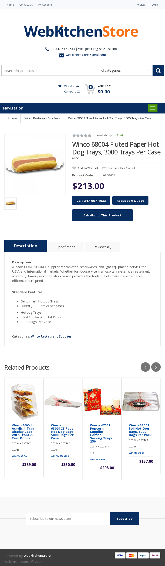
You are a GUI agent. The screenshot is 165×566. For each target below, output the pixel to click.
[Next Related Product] (156, 367)
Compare (72, 91)
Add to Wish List (87, 168)
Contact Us (26, 4)
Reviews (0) (102, 247)
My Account (45, 4)
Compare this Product (121, 168)
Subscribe (125, 518)
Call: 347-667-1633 (91, 200)
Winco (75, 158)
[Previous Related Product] (145, 367)
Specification (66, 247)
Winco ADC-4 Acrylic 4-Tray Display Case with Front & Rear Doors (23, 432)
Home (10, 4)
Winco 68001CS (60, 456)
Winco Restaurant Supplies (41, 118)
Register (142, 4)
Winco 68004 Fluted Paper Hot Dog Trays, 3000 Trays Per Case (109, 118)
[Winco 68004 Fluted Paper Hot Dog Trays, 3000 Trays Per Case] (35, 164)
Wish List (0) (71, 86)
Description (25, 246)
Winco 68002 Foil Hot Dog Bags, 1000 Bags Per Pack (140, 430)
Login (155, 4)
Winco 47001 (97, 459)
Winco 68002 (136, 453)
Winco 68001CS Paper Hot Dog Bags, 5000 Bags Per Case (63, 432)
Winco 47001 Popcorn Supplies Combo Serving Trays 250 (101, 433)
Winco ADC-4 (19, 456)
